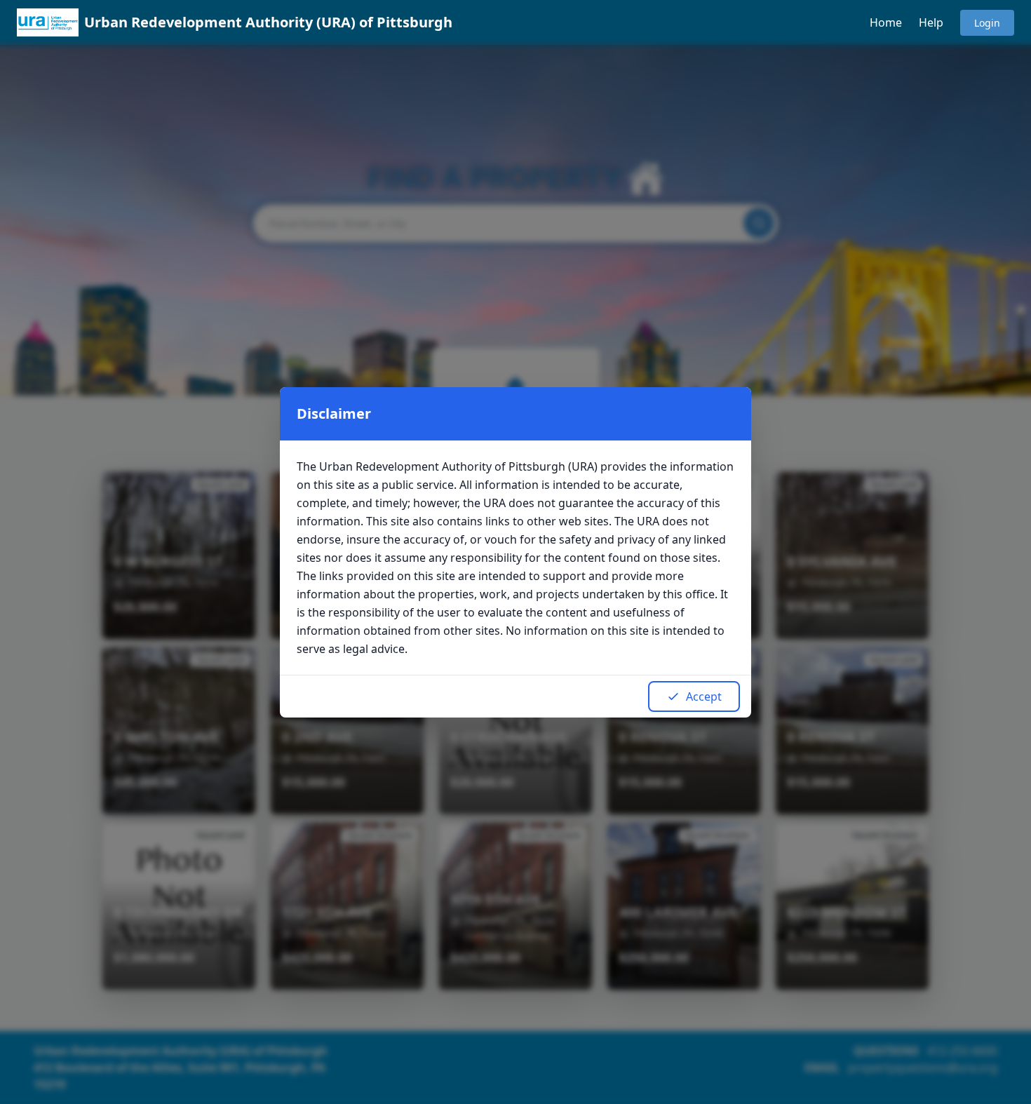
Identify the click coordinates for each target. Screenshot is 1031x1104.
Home (886, 22)
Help (931, 22)
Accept (704, 696)
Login (987, 22)
